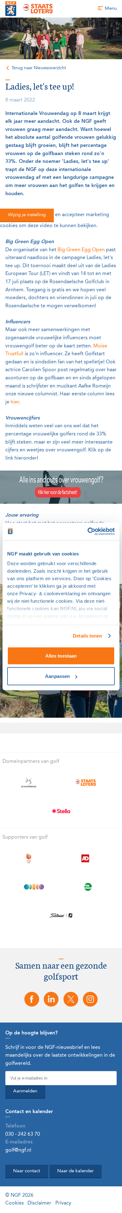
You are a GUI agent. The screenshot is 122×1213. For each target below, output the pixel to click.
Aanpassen (57, 676)
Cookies (14, 1203)
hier (15, 402)
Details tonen (87, 635)
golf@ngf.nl (18, 1150)
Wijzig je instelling (27, 215)
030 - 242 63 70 (22, 1134)
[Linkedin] (51, 999)
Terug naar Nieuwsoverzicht (39, 68)
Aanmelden (25, 1091)
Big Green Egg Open (81, 249)
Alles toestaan (61, 655)
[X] (71, 999)
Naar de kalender (75, 1171)
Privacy (63, 1203)
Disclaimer (39, 1203)
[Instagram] (90, 999)
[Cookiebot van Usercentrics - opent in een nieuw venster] (88, 532)
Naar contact (26, 1171)
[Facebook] (32, 999)
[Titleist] (61, 915)
